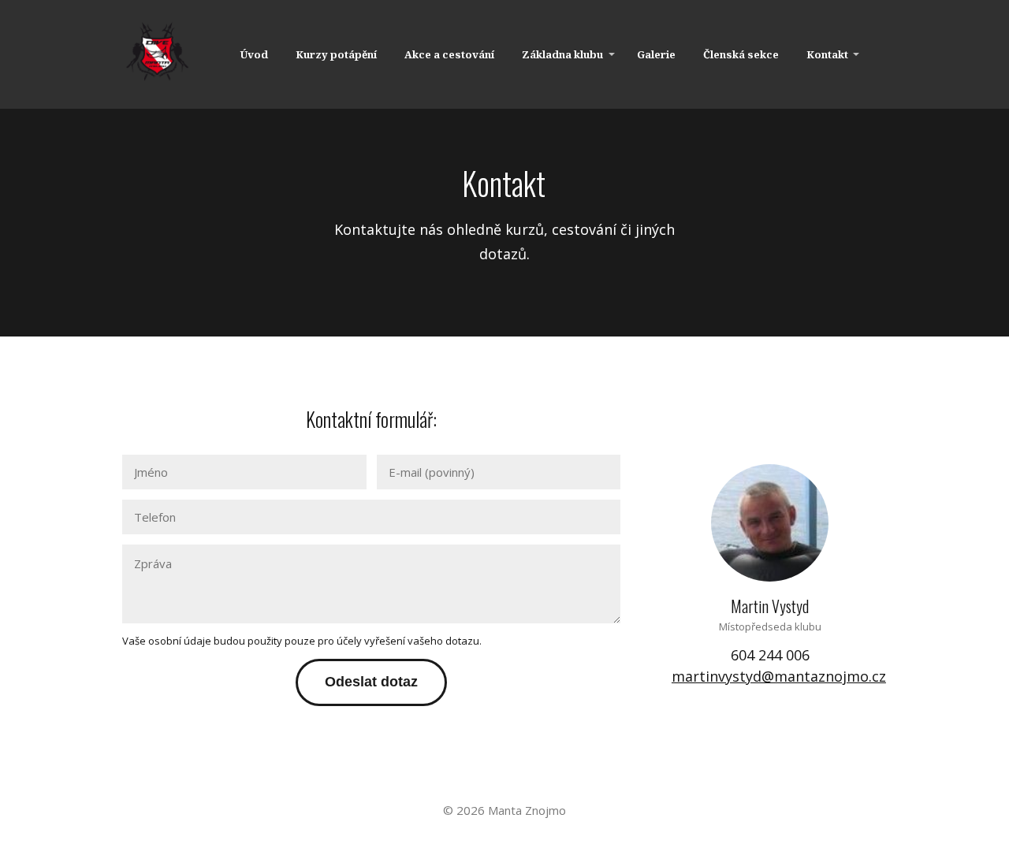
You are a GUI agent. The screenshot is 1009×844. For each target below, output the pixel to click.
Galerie (656, 54)
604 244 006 (770, 654)
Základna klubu (562, 54)
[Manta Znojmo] (157, 54)
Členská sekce (741, 54)
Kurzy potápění (336, 54)
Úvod (254, 54)
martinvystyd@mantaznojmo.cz (779, 676)
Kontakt (827, 54)
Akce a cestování (449, 54)
